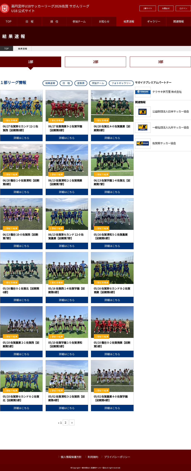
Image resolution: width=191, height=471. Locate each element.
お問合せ (166, 8)
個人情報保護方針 (71, 457)
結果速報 (129, 21)
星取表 (80, 83)
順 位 (54, 21)
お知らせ (104, 21)
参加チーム (79, 21)
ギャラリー (153, 21)
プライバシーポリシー (117, 457)
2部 (95, 61)
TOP (8, 21)
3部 (160, 61)
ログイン (183, 8)
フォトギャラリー (121, 83)
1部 (30, 61)
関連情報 (178, 21)
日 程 (29, 21)
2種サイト (147, 8)
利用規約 (93, 457)
